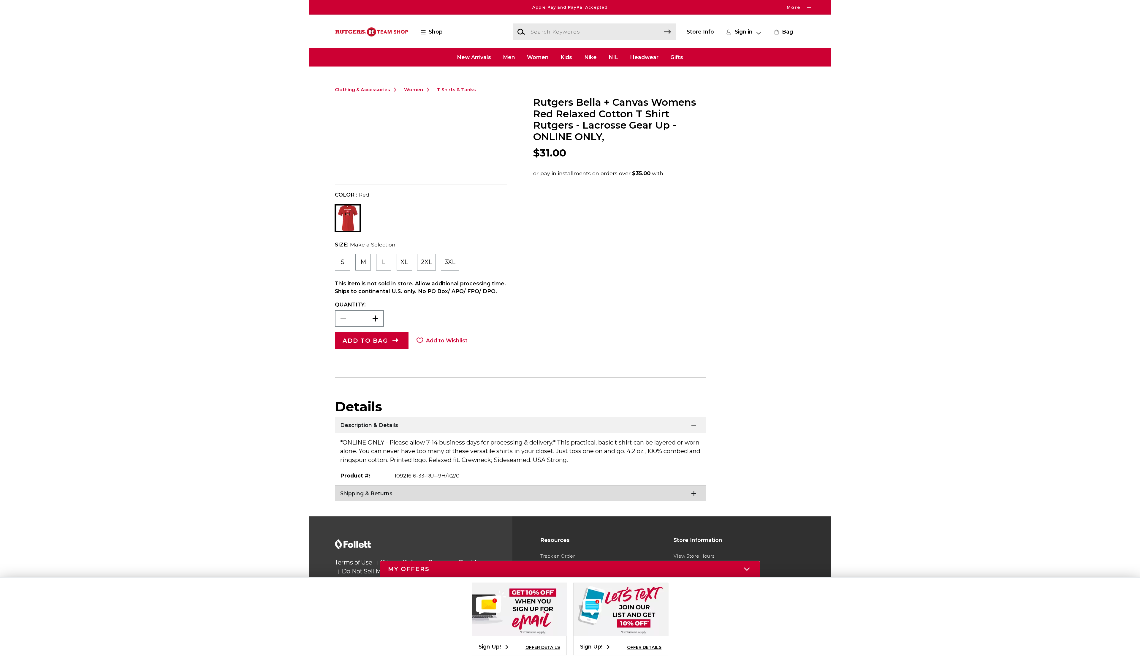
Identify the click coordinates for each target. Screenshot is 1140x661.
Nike (590, 57)
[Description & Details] (520, 424)
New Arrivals (474, 57)
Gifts (676, 57)
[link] (782, 32)
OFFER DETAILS (542, 647)
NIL (613, 57)
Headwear (644, 57)
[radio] (342, 262)
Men (509, 57)
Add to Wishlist (447, 340)
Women (538, 57)
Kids (566, 57)
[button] (570, 7)
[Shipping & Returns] (520, 493)
